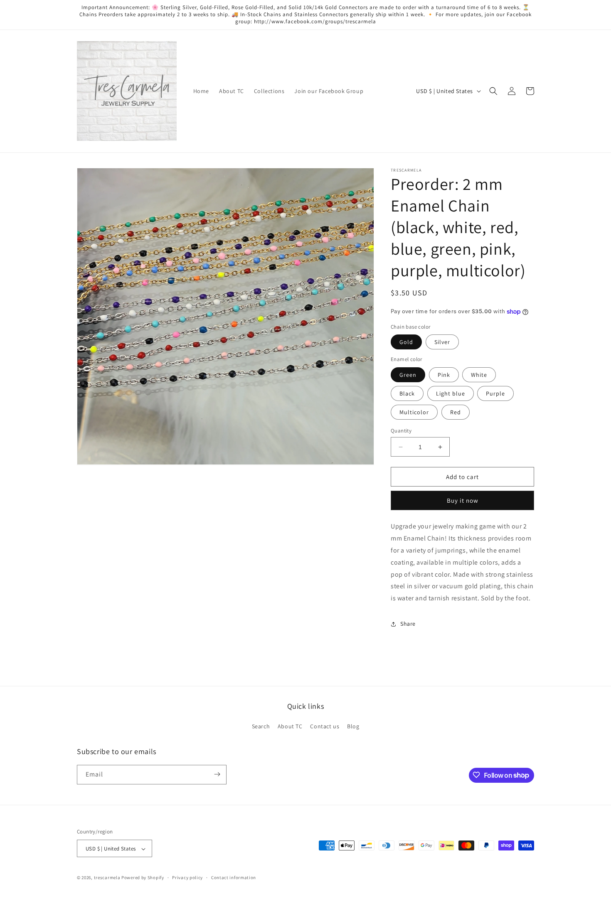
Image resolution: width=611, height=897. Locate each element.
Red (455, 412)
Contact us (324, 726)
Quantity (401, 430)
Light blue (450, 393)
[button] (493, 91)
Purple (495, 393)
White (479, 374)
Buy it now (462, 500)
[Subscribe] (217, 774)
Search (261, 726)
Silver (442, 342)
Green (407, 374)
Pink (444, 374)
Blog (353, 726)
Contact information (233, 877)
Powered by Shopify (142, 878)
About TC (290, 726)
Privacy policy (187, 877)
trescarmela (107, 878)
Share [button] (408, 623)
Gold (406, 342)
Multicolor (414, 412)
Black (407, 393)
